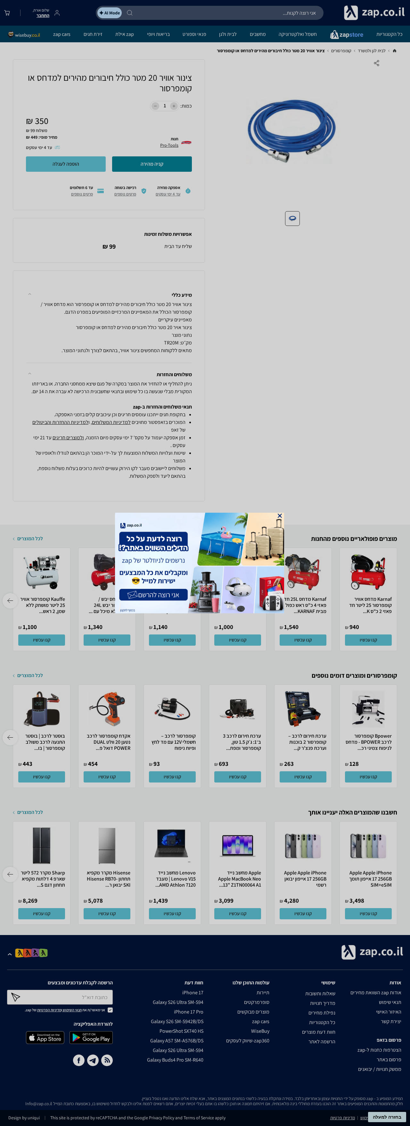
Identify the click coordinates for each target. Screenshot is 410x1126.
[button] (280, 516)
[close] (280, 516)
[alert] (205, 563)
